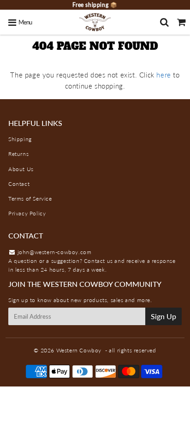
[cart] (181, 22)
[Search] (164, 22)
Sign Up (163, 316)
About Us (21, 169)
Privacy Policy (27, 213)
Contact (19, 183)
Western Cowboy (78, 350)
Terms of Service (30, 198)
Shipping (20, 139)
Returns (18, 153)
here (163, 75)
